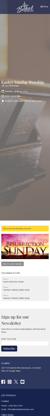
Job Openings (8, 395)
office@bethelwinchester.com (20, 409)
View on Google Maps (11, 370)
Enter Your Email (8, 338)
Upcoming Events (10, 272)
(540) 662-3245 (15, 405)
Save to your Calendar (12, 264)
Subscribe (9, 348)
